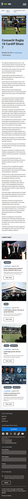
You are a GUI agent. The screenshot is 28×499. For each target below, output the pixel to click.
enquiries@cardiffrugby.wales (10, 442)
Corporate (6, 345)
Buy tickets (14, 429)
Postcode (4, 463)
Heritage (6, 304)
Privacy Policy (8, 471)
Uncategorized (7, 262)
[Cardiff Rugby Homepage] (6, 4)
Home (3, 10)
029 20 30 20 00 (8, 439)
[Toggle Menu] (24, 4)
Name (5, 449)
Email (5, 456)
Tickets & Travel (14, 345)
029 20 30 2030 (8, 441)
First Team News (7, 387)
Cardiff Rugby (18, 52)
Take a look (10, 278)
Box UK (4, 492)
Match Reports (7, 55)
